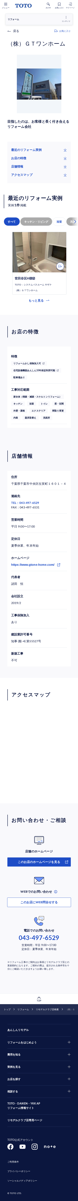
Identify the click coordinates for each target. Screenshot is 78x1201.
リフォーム (23, 1009)
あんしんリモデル (18, 1030)
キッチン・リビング (36, 221)
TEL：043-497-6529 (25, 502)
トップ (7, 1009)
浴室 (59, 221)
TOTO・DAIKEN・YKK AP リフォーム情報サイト (23, 1106)
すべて (12, 221)
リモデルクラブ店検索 (47, 1009)
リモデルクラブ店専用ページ (24, 1120)
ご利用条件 (13, 1162)
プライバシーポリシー (18, 1171)
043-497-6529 (39, 938)
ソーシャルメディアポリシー (22, 1181)
